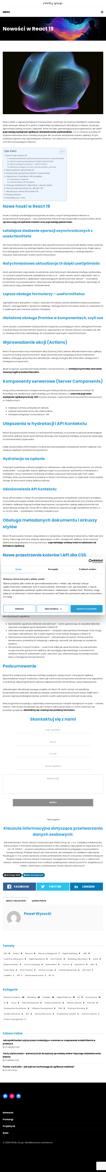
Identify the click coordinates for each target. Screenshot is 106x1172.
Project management (14, 1019)
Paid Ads (92, 1003)
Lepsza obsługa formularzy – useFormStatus (28, 164)
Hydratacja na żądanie (19, 179)
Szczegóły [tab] (53, 569)
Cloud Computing (33, 964)
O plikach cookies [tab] (87, 569)
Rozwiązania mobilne (68, 1014)
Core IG (67, 964)
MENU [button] (6, 12)
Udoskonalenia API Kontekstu (22, 182)
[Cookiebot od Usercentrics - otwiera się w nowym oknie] (91, 561)
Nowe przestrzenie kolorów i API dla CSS (24, 188)
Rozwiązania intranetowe (16, 1008)
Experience (81, 964)
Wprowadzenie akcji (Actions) (20, 170)
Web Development (32, 1003)
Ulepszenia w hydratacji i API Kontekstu (24, 176)
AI (6, 1003)
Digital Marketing (71, 953)
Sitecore (30, 953)
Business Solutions (14, 997)
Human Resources (44, 1014)
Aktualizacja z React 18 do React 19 (22, 191)
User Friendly (57, 959)
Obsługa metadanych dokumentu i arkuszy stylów (29, 185)
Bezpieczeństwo (12, 964)
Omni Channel (27, 970)
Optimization (52, 964)
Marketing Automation (79, 959)
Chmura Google (47, 970)
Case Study (10, 970)
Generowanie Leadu (35, 975)
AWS (93, 964)
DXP (7, 953)
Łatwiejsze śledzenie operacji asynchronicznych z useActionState (36, 158)
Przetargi (8, 1119)
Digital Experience (38, 959)
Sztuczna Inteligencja (49, 953)
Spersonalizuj (51, 608)
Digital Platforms (66, 997)
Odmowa (19, 608)
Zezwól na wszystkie (86, 608)
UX (80, 997)
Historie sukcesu (75, 1003)
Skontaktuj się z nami (15, 198)
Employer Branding (77, 1008)
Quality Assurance (13, 1014)
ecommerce (93, 997)
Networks (8, 1112)
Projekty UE (9, 1126)
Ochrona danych (90, 1014)
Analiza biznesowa (54, 1003)
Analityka (48, 997)
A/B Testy (87, 970)
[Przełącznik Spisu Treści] (61, 151)
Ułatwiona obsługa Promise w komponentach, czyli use (33, 167)
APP (19, 975)
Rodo (5, 1133)
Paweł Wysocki (37, 913)
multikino (9, 975)
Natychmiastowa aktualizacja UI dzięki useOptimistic (32, 161)
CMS (86, 953)
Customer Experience (15, 959)
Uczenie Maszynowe (69, 970)
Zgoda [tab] (18, 569)
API (51, 975)
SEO (29, 1014)
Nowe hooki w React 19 (16, 155)
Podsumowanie (13, 194)
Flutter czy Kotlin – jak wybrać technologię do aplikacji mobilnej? (38, 1066)
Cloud (15, 1003)
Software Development (43, 1008)
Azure (97, 959)
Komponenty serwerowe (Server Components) (28, 173)
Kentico (17, 953)
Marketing (33, 997)
